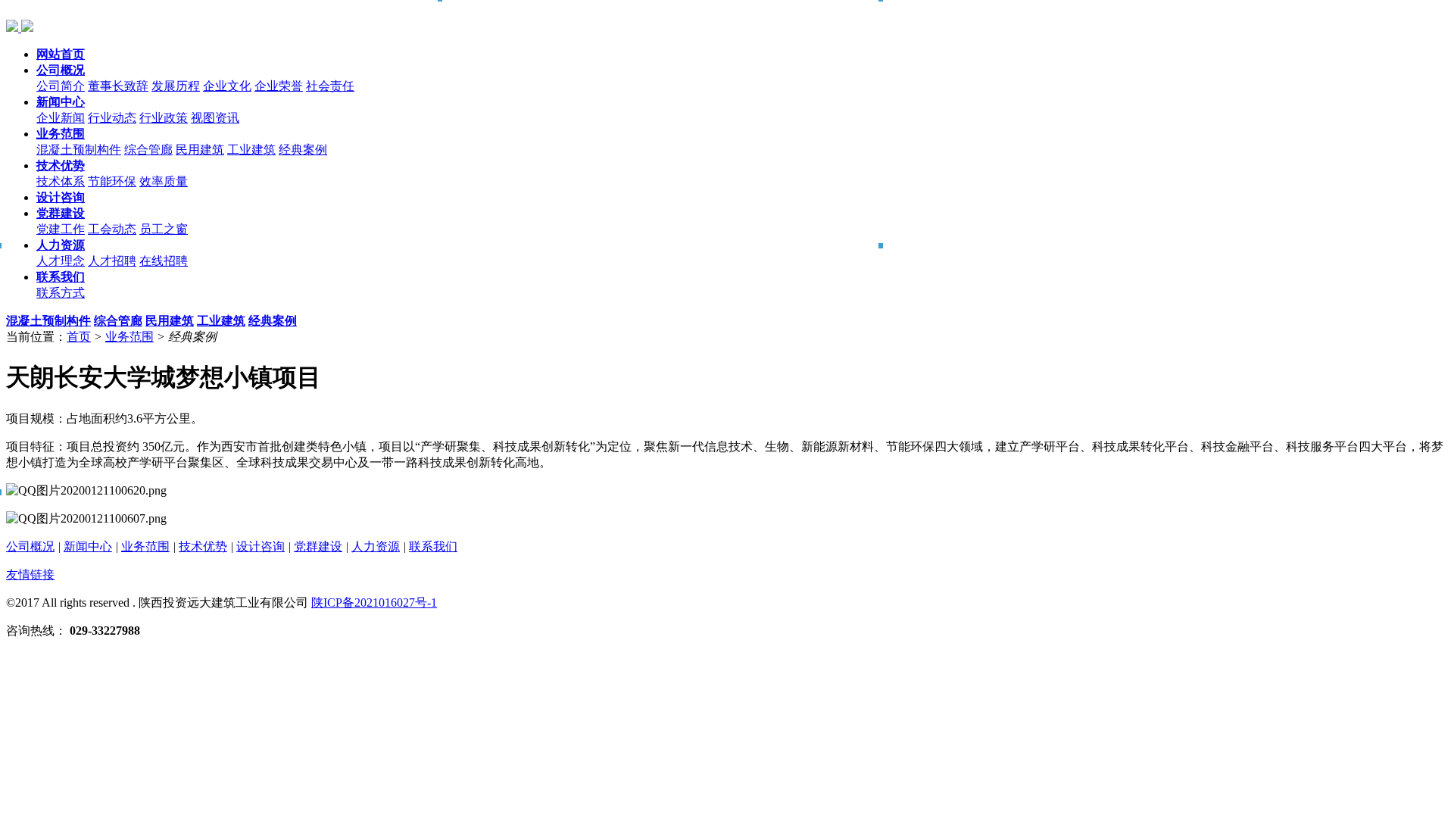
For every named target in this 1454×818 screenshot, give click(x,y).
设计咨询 (260, 546)
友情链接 (30, 574)
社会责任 (330, 86)
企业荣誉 (278, 86)
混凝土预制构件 (78, 149)
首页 (79, 336)
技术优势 (203, 546)
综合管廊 (148, 149)
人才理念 (60, 260)
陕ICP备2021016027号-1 (374, 602)
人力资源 (375, 546)
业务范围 (129, 336)
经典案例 (303, 149)
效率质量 (163, 181)
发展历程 (175, 86)
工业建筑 (251, 149)
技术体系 (60, 181)
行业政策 (163, 117)
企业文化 (227, 86)
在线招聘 (163, 260)
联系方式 (60, 292)
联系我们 (433, 546)
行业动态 (112, 117)
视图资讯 (215, 117)
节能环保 (112, 181)
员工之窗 (163, 229)
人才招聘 (112, 260)
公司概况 (30, 546)
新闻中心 (88, 546)
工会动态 (112, 229)
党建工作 (60, 229)
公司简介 (60, 86)
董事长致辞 (118, 86)
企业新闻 (60, 117)
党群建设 (318, 546)
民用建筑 (200, 149)
